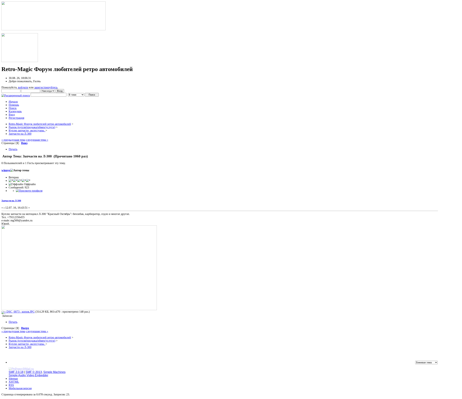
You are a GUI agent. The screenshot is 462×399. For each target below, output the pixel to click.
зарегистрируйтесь (45, 87)
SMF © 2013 (34, 372)
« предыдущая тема (13, 139)
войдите (23, 87)
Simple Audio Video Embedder (28, 375)
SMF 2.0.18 (16, 372)
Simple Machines (54, 372)
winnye (5, 170)
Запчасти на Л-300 (11, 200)
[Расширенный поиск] (15, 94)
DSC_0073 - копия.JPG (20, 311)
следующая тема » (37, 139)
